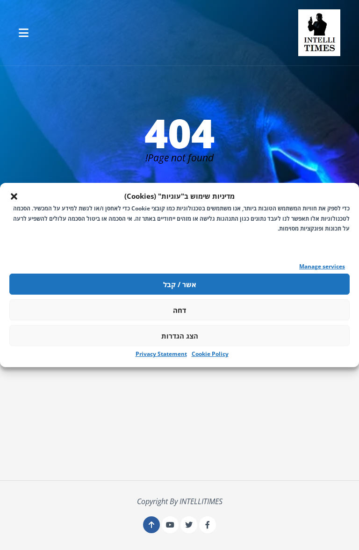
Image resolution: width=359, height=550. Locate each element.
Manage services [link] (322, 266)
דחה (179, 310)
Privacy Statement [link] (161, 354)
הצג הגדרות (179, 335)
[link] (319, 32)
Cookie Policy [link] (210, 354)
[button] (14, 196)
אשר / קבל (179, 284)
